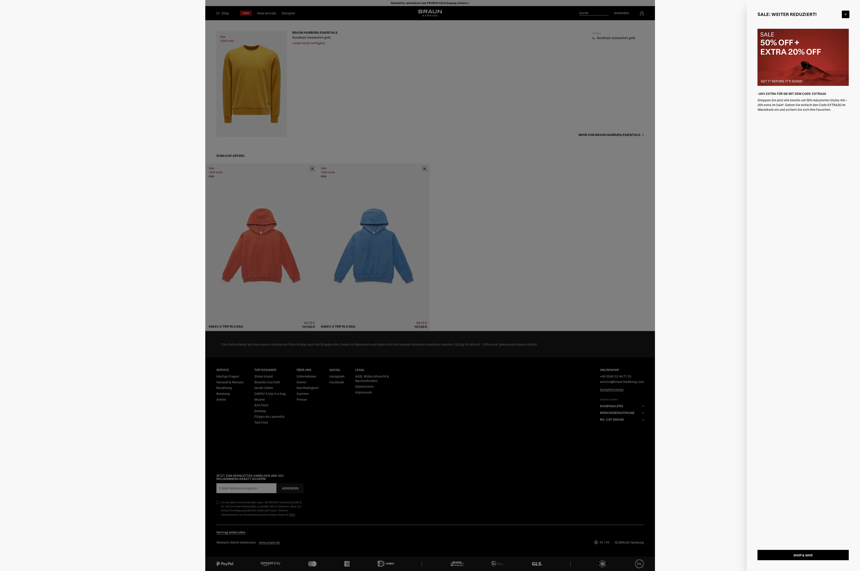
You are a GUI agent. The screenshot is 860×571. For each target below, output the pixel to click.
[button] (430, 285)
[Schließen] (845, 14)
